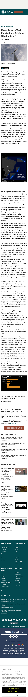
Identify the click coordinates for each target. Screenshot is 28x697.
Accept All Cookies (14, 688)
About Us (17, 572)
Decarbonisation (5, 547)
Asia (16, 551)
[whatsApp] (25, 620)
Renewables (9, 26)
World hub (17, 547)
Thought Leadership (6, 582)
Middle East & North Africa (19, 558)
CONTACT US (18, 641)
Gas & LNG (3, 549)
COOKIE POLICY (23, 640)
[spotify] (19, 620)
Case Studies (18, 578)
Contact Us (17, 583)
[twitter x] (9, 620)
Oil (1, 554)
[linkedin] (11, 620)
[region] (14, 681)
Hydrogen (3, 551)
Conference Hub (19, 587)
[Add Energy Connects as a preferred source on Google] (5, 68)
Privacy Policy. (14, 423)
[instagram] (6, 620)
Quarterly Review (5, 591)
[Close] (24, 667)
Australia (17, 554)
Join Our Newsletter (18, 12)
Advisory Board (18, 574)
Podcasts (3, 584)
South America (18, 564)
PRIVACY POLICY (15, 640)
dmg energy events (19, 585)
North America (18, 561)
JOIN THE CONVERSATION (14, 428)
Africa (16, 549)
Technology (4, 558)
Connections (18, 589)
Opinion (3, 576)
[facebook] (3, 620)
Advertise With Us (19, 576)
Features (3, 578)
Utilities (3, 560)
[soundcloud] (22, 620)
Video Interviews (5, 586)
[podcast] (17, 620)
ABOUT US (4, 640)
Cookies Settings (11, 641)
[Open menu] (25, 12)
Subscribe (17, 580)
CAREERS (9, 640)
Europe (16, 556)
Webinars (3, 589)
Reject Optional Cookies (14, 691)
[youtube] (14, 620)
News (3, 26)
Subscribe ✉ (14, 623)
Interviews (3, 580)
